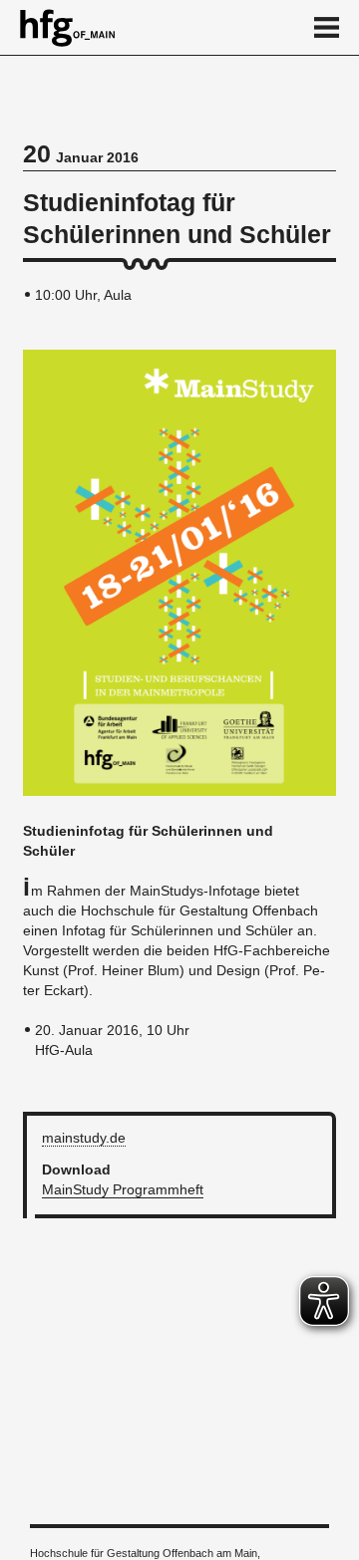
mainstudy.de (84, 1138)
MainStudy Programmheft (122, 1189)
